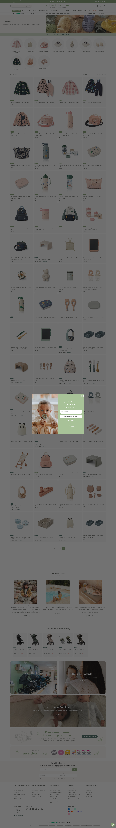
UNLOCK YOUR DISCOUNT (71, 416)
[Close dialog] (82, 396)
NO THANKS (71, 420)
